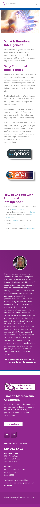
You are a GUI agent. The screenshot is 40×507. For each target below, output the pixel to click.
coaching (15, 220)
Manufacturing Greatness (19, 497)
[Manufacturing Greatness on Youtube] (7, 434)
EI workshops (30, 212)
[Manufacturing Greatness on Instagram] (14, 434)
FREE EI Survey (18, 209)
